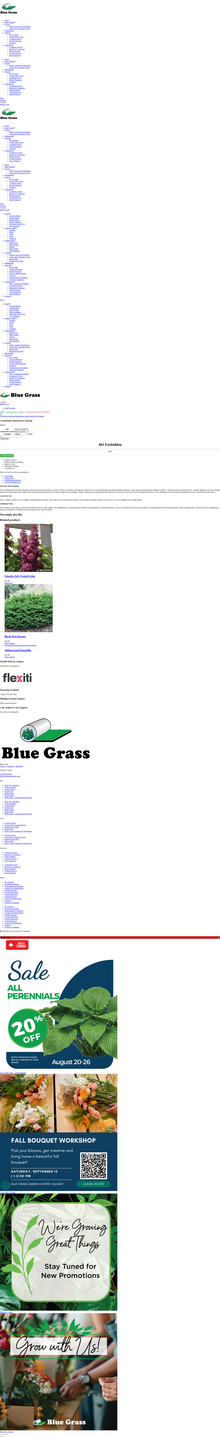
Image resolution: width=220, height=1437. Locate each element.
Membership (9, 31)
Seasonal (12, 238)
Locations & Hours (11, 892)
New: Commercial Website (19, 284)
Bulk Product (14, 245)
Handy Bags (9, 796)
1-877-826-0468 (6, 774)
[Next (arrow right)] (3, 1436)
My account (13, 267)
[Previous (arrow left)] (1, 1436)
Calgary (3, 766)
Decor (11, 232)
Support (7, 33)
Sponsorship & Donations (18, 278)
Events (7, 25)
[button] (2, 98)
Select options (10, 643)
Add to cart (4, 439)
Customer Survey (15, 39)
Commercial (9, 45)
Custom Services (15, 53)
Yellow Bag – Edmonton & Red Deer (18, 798)
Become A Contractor (17, 49)
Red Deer (19, 766)
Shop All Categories (12, 785)
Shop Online (9, 22)
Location (7, 434)
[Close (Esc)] (1, 1434)
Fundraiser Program (12, 884)
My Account (13, 35)
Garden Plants (14, 218)
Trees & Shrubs (14, 216)
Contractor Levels (7, 432)
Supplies (12, 230)
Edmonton (11, 766)
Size (7, 429)
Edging (11, 247)
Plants (7, 214)
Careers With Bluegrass (17, 273)
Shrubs (20, 412)
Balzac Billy (13, 259)
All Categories (14, 226)
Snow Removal (14, 55)
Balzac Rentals (14, 51)
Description (9, 476)
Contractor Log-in (11, 853)
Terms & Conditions (16, 280)
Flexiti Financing (15, 41)
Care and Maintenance (13, 482)
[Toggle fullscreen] (5, 1434)
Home (7, 20)
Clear (30, 434)
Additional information (13, 480)
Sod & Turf (13, 243)
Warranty (12, 43)
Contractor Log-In (15, 47)
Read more (8, 583)
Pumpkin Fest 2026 (16, 261)
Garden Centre (10, 228)
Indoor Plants (14, 220)
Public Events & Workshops (19, 255)
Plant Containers (15, 222)
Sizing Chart (9, 478)
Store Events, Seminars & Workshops (18, 831)
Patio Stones (13, 249)
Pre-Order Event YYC (17, 224)
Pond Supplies (14, 251)
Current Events (10, 823)
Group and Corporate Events (19, 29)
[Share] (3, 1434)
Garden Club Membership (14, 888)
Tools (11, 236)
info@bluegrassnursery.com (10, 776)
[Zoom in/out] (8, 1434)
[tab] (112, 476)
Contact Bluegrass (15, 269)
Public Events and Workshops (20, 27)
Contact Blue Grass (16, 37)
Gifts (11, 234)
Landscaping (9, 241)
